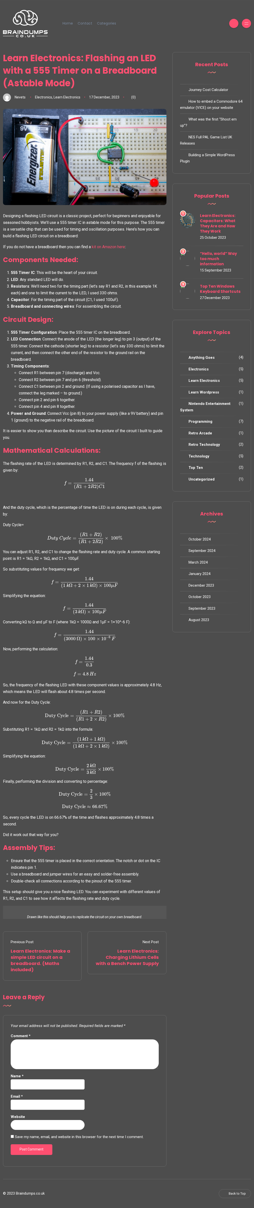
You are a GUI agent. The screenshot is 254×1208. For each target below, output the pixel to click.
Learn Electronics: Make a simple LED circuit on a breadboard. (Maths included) (40, 960)
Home (68, 23)
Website (18, 1117)
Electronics (43, 97)
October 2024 (200, 539)
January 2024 (199, 574)
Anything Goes (202, 357)
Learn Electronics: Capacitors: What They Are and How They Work (217, 223)
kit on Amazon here (108, 246)
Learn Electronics (67, 97)
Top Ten (196, 467)
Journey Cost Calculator (208, 90)
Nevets (20, 97)
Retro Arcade (200, 433)
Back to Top (237, 1193)
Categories (106, 23)
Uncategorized (202, 479)
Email (17, 1096)
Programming (200, 421)
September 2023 (202, 608)
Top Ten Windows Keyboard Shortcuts (220, 289)
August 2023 (199, 620)
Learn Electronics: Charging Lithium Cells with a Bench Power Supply (127, 957)
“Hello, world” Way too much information (218, 259)
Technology (199, 456)
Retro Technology (204, 444)
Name (17, 1076)
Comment (21, 1036)
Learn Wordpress (204, 392)
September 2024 (202, 550)
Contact (85, 23)
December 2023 (201, 585)
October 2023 (200, 597)
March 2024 (198, 562)
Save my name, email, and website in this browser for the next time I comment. (79, 1137)
